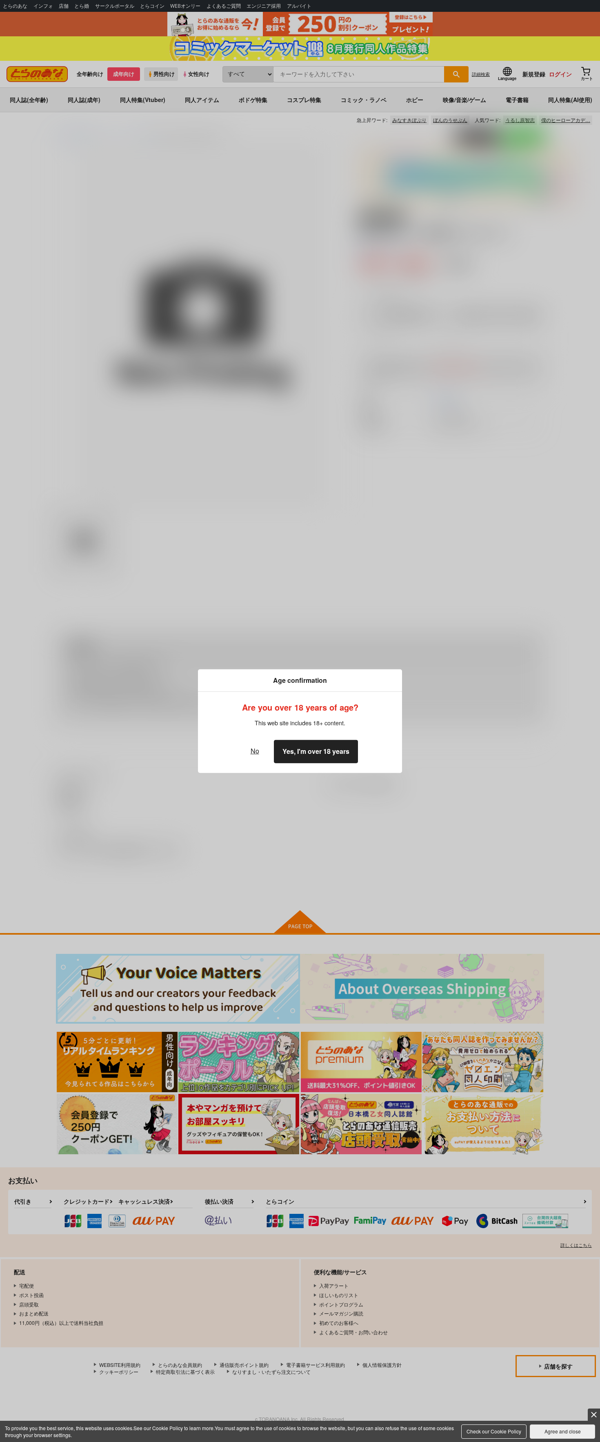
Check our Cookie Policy (494, 1431)
